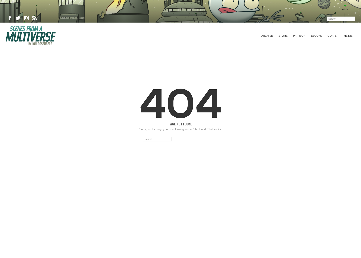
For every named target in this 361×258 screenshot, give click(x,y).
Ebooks (316, 35)
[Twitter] (18, 19)
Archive (267, 35)
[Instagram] (26, 19)
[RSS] (34, 19)
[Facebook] (10, 19)
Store (282, 35)
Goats (332, 35)
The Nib (347, 35)
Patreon (299, 35)
